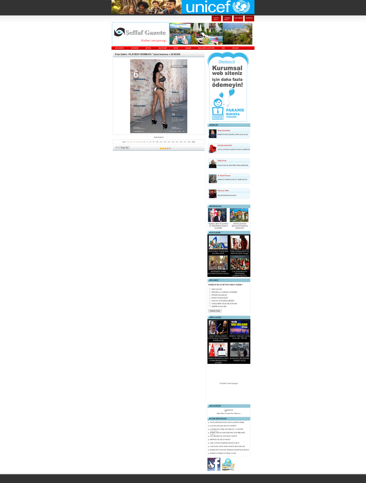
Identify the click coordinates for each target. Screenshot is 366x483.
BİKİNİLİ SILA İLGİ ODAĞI (220, 439)
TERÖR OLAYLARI (219, 307)
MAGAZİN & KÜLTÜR (206, 48)
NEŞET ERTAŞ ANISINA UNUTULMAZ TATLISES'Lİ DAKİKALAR (218, 338)
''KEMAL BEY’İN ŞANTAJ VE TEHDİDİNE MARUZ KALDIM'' (218, 226)
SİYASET (235, 48)
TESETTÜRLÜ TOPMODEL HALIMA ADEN (218, 252)
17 (185, 142)
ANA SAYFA (119, 48)
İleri (193, 142)
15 (177, 142)
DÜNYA (148, 48)
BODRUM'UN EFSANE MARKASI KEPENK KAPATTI (229, 450)
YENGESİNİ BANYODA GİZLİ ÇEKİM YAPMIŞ (227, 422)
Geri (123, 142)
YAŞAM (188, 48)
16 (181, 142)
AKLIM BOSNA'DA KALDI (226, 195)
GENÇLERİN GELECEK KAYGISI (224, 304)
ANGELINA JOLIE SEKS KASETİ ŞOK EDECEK (227, 446)
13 (169, 142)
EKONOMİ (162, 48)
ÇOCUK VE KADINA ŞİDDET (223, 301)
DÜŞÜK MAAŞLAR (219, 295)
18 (189, 142)
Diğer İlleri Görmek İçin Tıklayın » (229, 413)
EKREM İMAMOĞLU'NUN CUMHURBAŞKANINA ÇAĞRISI (218, 360)
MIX (223, 48)
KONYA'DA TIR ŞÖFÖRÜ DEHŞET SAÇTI (239, 359)
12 (165, 142)
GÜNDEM (134, 48)
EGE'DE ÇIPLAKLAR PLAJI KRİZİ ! (223, 426)
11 (161, 142)
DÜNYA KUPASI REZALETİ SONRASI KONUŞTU (240, 226)
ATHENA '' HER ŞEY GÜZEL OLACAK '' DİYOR (239, 337)
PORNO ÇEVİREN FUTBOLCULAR (223, 453)
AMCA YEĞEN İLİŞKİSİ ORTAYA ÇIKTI (224, 443)
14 (173, 142)
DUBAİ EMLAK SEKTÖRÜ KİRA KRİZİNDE (232, 165)
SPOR (176, 48)
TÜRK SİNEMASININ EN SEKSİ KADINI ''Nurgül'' (239, 252)
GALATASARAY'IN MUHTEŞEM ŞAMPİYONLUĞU (239, 273)
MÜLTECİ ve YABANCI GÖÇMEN (224, 292)
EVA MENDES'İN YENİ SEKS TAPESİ (223, 436)
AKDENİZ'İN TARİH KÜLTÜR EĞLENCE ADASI (218, 272)
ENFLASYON (217, 289)
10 (157, 142)
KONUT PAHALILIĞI (220, 298)
